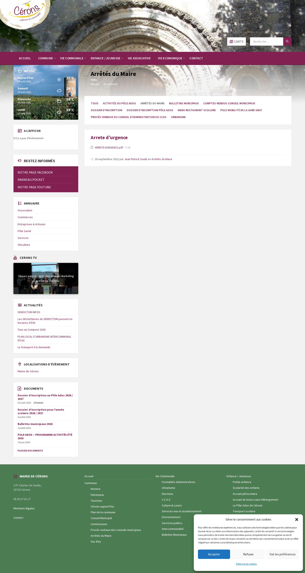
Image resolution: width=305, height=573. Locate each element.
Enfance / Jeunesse (239, 476)
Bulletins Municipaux (174, 535)
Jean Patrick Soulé (135, 159)
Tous (94, 103)
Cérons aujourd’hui (102, 506)
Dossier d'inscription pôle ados (150, 110)
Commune (90, 483)
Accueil (95, 84)
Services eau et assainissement (181, 511)
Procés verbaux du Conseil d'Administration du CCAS (128, 117)
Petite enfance (242, 482)
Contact (18, 517)
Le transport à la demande (34, 347)
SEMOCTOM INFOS (29, 312)
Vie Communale (165, 476)
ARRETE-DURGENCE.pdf (109, 147)
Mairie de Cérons (28, 371)
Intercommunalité (173, 529)
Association (25, 210)
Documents (111, 84)
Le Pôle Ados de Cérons (247, 505)
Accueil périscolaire (245, 494)
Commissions (99, 524)
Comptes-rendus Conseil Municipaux (229, 103)
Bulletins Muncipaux (184, 103)
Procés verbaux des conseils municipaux (116, 530)
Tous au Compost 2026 (31, 329)
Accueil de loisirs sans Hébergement (255, 499)
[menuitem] (25, 58)
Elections (167, 494)
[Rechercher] (287, 41)
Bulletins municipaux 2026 (35, 424)
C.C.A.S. (166, 499)
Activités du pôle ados (119, 103)
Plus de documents (30, 450)
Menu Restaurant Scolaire (197, 110)
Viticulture (24, 245)
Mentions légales (24, 508)
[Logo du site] (27, 29)
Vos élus (96, 541)
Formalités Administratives (178, 482)
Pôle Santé (24, 231)
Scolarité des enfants (246, 488)
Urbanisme (178, 117)
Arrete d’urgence (109, 137)
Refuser (248, 554)
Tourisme (96, 500)
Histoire (95, 489)
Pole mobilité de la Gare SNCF (241, 110)
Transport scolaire (244, 511)
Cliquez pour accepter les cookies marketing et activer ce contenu (46, 278)
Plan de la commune (103, 512)
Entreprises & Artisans (31, 224)
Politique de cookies (246, 563)
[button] (297, 519)
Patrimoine (97, 495)
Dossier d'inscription (106, 110)
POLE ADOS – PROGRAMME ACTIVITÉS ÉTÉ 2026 (45, 436)
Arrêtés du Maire (161, 159)
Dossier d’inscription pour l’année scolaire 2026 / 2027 (41, 411)
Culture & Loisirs (172, 505)
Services (23, 238)
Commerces (25, 217)
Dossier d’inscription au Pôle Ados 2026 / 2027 (45, 397)
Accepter (214, 554)
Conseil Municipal (101, 518)
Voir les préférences (283, 554)
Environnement (171, 517)
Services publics (172, 523)
